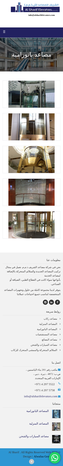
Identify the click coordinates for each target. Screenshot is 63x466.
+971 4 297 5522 (44, 384)
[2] (31, 191)
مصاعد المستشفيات (46, 334)
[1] (31, 224)
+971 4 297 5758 (44, 390)
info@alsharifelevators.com (41, 15)
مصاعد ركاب (50, 318)
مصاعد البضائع (49, 339)
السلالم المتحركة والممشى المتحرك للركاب (34, 350)
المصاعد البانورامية (47, 329)
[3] (31, 159)
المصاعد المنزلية (48, 324)
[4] (31, 126)
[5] (31, 93)
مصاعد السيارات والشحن (44, 345)
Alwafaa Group (43, 456)
